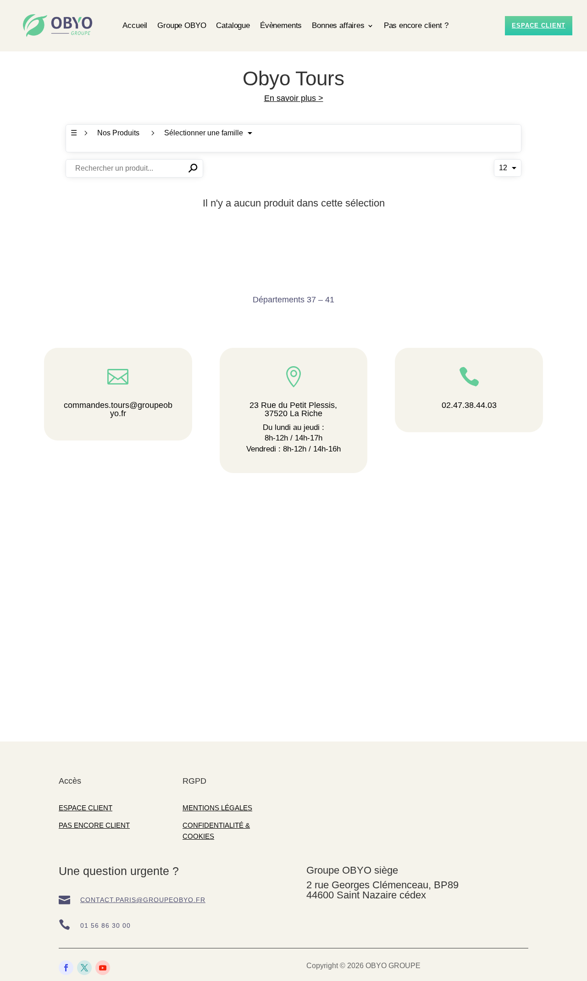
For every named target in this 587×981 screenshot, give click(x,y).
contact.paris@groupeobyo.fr (142, 899)
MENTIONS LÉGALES (217, 808)
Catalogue (232, 25)
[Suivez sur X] (84, 967)
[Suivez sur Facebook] (66, 967)
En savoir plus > (293, 98)
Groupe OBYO (181, 25)
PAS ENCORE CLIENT (94, 825)
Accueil (134, 25)
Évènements (281, 25)
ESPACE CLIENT (85, 808)
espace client (538, 25)
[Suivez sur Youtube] (102, 967)
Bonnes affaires (338, 25)
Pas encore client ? (416, 25)
